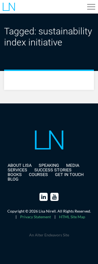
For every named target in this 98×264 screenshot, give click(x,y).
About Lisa (20, 165)
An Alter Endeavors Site (49, 235)
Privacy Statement (35, 216)
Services (17, 169)
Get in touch (69, 174)
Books (15, 174)
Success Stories (53, 169)
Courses (38, 174)
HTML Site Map (72, 216)
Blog (13, 179)
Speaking (49, 165)
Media (72, 165)
